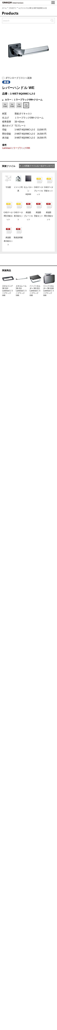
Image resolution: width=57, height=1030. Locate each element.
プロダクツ (12, 8)
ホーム (4, 8)
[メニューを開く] (53, 2)
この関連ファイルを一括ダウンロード (38, 166)
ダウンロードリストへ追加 (18, 78)
